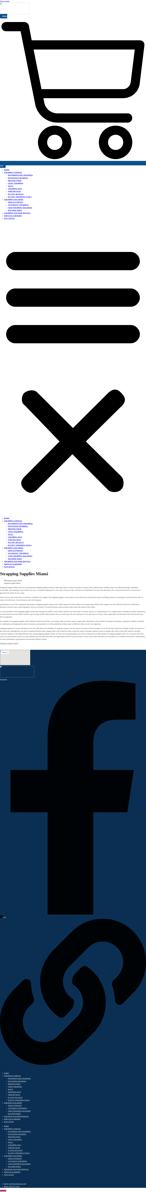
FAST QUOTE (9, 218)
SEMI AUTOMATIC (15, 202)
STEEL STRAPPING (15, 183)
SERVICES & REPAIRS (13, 216)
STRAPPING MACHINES (13, 200)
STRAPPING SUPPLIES (13, 173)
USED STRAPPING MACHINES (20, 208)
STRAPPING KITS (15, 189)
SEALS (10, 186)
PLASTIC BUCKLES (16, 194)
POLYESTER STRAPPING (18, 178)
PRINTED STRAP (14, 181)
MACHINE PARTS (15, 210)
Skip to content (4, 1)
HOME (6, 170)
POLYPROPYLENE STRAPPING (20, 175)
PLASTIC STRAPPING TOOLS (20, 197)
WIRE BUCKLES (14, 191)
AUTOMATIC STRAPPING (18, 205)
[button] (73, 368)
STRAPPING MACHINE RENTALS (17, 213)
